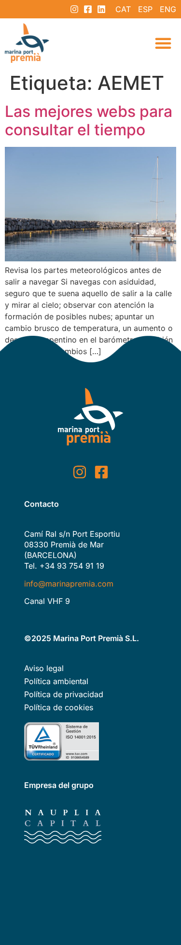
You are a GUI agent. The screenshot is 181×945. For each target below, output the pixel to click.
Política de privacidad (63, 694)
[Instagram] (74, 9)
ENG (168, 9)
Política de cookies (58, 707)
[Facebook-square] (88, 9)
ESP (145, 9)
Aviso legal (44, 668)
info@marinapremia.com (68, 583)
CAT (123, 9)
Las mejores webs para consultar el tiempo (88, 120)
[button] (163, 43)
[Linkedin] (101, 9)
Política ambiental (56, 681)
